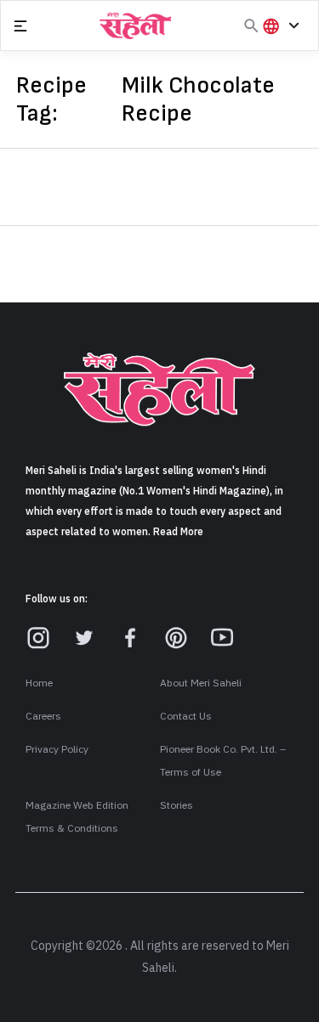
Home (39, 683)
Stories (176, 805)
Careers (43, 716)
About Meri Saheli (201, 683)
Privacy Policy (57, 749)
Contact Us (186, 716)
